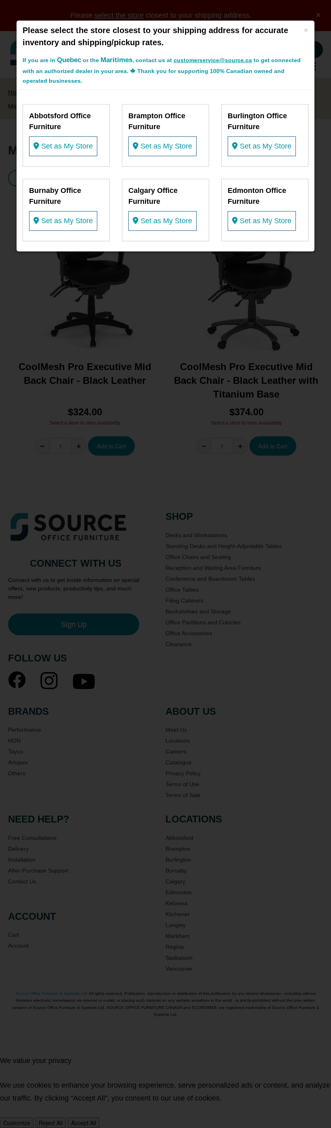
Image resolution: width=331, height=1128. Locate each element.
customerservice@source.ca (213, 60)
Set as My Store (66, 146)
